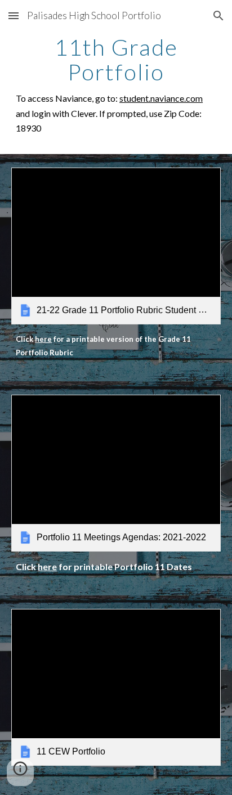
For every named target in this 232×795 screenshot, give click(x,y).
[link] (116, 246)
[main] (116, 85)
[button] (13, 15)
